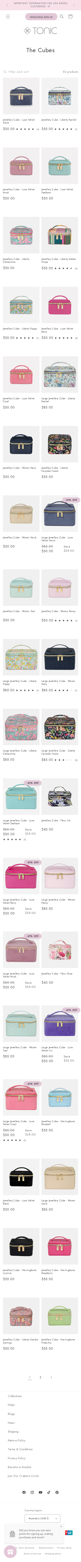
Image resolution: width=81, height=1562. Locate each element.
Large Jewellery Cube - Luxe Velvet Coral (18, 1123)
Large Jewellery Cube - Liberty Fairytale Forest (58, 752)
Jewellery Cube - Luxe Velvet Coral (19, 400)
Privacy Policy (16, 1458)
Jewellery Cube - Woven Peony (58, 611)
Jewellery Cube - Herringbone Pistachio (58, 1341)
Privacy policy (64, 1547)
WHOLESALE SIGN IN (41, 16)
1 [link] (30, 1377)
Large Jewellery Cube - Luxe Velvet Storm (57, 539)
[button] (8, 16)
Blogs (11, 1414)
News (11, 1423)
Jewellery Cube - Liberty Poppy (20, 328)
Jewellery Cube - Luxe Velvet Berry (57, 330)
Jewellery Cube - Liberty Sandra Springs (20, 1341)
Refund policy (46, 1547)
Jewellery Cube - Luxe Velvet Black (19, 1202)
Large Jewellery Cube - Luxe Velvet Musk (18, 975)
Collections (15, 1396)
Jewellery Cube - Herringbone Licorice (20, 1272)
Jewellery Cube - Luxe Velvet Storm (19, 121)
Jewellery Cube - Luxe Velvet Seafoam (57, 191)
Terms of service (32, 1553)
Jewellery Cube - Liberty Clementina (16, 261)
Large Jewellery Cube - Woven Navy (58, 683)
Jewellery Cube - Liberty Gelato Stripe (58, 261)
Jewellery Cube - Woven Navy (19, 468)
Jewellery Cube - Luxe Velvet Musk (19, 191)
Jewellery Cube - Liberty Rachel (58, 120)
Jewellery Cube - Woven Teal (19, 611)
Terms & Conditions (20, 1449)
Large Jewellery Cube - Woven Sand (58, 1202)
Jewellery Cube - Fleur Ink (56, 820)
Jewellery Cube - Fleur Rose (56, 973)
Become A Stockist (19, 1467)
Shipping (13, 1432)
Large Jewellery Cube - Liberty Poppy (20, 683)
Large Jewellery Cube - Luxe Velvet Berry (18, 901)
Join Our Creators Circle (23, 1476)
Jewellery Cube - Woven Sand (19, 537)
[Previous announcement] (7, 5)
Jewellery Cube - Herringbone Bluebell (58, 1123)
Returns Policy (16, 1440)
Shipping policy (53, 1553)
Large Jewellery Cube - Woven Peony (58, 901)
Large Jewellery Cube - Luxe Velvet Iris (57, 1049)
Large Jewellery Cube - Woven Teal (20, 1049)
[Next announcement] (73, 5)
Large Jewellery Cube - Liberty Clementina (20, 752)
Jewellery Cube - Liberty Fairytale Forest (54, 470)
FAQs (11, 1405)
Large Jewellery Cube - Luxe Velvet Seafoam (18, 822)
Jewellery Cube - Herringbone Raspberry (58, 1272)
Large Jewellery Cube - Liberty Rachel (58, 400)
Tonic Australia (27, 1547)
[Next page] (51, 1377)
